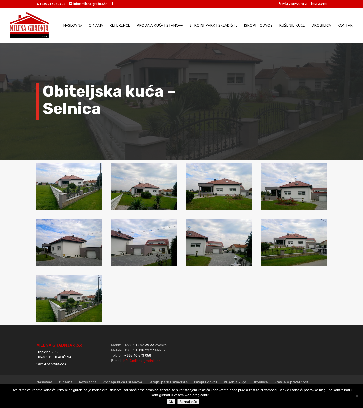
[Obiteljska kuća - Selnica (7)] (219, 265)
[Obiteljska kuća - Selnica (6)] (144, 265)
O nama (96, 25)
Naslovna (72, 25)
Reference (119, 25)
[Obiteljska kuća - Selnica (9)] (69, 321)
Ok (171, 402)
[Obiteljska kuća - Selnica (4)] (294, 210)
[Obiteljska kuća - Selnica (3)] (219, 210)
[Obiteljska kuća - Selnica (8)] (294, 265)
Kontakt (346, 25)
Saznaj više (188, 402)
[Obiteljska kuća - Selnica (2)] (144, 210)
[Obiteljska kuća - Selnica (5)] (69, 265)
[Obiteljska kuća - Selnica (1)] (69, 210)
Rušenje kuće (292, 25)
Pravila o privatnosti (293, 4)
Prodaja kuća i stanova (160, 25)
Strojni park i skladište (214, 25)
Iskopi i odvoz (258, 25)
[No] (356, 395)
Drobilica (321, 25)
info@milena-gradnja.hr (141, 361)
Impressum (319, 4)
